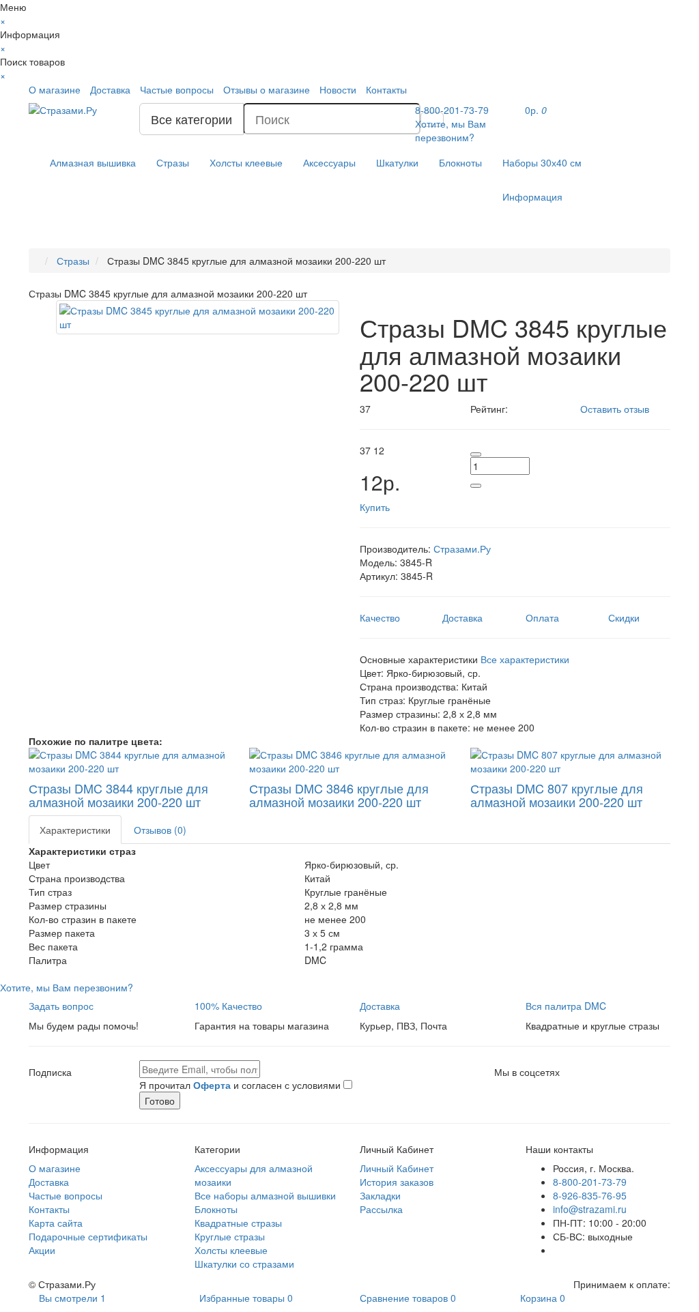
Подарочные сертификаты (88, 1236)
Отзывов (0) (160, 829)
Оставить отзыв (614, 409)
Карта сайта (56, 1222)
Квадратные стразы (238, 1222)
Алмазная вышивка (93, 162)
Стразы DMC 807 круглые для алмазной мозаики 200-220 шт (556, 795)
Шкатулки (397, 162)
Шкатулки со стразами (244, 1263)
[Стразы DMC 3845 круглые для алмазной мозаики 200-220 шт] (197, 317)
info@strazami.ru (590, 1209)
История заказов (396, 1182)
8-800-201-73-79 (590, 1182)
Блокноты (460, 162)
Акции (42, 1250)
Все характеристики (525, 659)
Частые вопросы (177, 89)
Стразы (172, 162)
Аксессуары (329, 162)
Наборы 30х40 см (542, 162)
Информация (532, 196)
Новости (337, 89)
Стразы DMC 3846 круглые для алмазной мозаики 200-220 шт (339, 795)
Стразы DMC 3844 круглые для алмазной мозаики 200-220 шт (118, 795)
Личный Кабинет (396, 1168)
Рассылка (381, 1209)
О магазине (55, 89)
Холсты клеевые (246, 162)
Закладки (380, 1195)
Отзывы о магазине (266, 89)
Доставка (110, 89)
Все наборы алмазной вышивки (265, 1195)
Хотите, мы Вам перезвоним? (450, 130)
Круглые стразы (230, 1236)
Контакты (386, 89)
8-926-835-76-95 (590, 1195)
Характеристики (75, 829)
